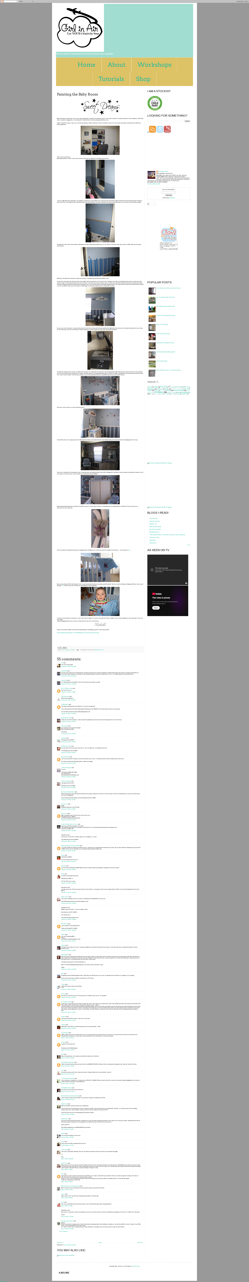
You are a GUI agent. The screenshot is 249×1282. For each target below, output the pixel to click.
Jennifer (63, 945)
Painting (67, 649)
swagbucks (184, 393)
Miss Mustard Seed (154, 532)
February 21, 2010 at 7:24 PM (68, 869)
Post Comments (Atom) (70, 1244)
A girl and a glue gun (154, 521)
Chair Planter (187, 386)
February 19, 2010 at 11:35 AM (68, 713)
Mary (62, 973)
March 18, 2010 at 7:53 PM (67, 1074)
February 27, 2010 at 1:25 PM (68, 997)
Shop (143, 78)
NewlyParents (64, 1118)
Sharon (63, 1133)
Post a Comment (63, 1231)
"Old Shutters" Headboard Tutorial (165, 342)
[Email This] (59, 648)
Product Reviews (179, 390)
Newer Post (60, 1242)
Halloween (159, 389)
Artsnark (63, 1042)
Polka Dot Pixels (135, 1266)
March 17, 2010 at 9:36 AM (67, 1058)
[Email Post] (77, 649)
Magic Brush (64, 1103)
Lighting (156, 390)
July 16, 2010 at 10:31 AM (67, 1228)
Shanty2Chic (152, 540)
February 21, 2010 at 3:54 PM (68, 850)
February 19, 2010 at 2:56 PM (68, 721)
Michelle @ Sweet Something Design (70, 1186)
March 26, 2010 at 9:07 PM (67, 1099)
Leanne (63, 1194)
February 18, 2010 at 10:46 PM (68, 666)
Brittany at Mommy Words (68, 791)
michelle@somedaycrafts (67, 1062)
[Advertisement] (100, 1237)
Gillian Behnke (64, 954)
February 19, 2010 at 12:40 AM (68, 675)
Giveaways (150, 389)
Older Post (140, 1242)
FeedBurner (172, 197)
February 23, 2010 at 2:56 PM (68, 940)
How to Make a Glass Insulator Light (166, 306)
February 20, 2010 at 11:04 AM (68, 830)
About (116, 64)
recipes (178, 393)
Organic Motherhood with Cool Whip (70, 845)
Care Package (180, 386)
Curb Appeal (163, 387)
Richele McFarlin (65, 756)
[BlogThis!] (60, 648)
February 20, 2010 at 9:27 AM (68, 819)
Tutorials (111, 78)
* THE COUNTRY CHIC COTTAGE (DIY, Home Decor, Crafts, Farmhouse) (167, 534)
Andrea (63, 934)
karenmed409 (64, 726)
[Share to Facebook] (64, 648)
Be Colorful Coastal (66, 1001)
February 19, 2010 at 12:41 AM (68, 684)
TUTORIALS (72, 649)
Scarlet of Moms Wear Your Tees (69, 824)
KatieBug (63, 738)
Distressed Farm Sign (162, 361)
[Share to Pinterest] (66, 648)
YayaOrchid (64, 670)
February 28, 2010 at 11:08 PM (68, 1028)
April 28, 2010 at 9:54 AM (67, 1129)
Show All (188, 544)
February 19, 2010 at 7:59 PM (68, 741)
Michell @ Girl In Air (66, 717)
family (161, 393)
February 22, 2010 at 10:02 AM (68, 883)
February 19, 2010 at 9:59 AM (68, 700)
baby (151, 393)
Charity (150, 387)
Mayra (62, 873)
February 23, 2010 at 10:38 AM (68, 930)
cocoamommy (64, 1032)
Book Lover (64, 813)
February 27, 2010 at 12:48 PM (68, 980)
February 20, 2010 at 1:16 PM (68, 841)
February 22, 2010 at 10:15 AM (68, 892)
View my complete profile (153, 183)
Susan (62, 1141)
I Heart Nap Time (153, 518)
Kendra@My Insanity (66, 1087)
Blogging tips (3, 1281)
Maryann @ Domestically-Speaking (70, 1095)
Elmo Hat (170, 387)
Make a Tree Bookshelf (162, 324)
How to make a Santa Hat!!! (163, 333)
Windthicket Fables (66, 746)
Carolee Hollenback (66, 781)
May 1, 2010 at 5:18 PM (67, 1189)
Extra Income (177, 387)
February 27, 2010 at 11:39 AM (68, 969)
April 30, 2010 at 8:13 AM (67, 1137)
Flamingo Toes (153, 523)
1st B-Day (149, 386)
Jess (62, 1070)
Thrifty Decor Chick (154, 537)
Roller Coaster (65, 896)
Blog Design (172, 386)
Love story (162, 390)
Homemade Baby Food (176, 389)
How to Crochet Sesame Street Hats (166, 297)
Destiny (63, 993)
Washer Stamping (171, 392)
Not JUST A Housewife (155, 529)
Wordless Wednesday (184, 392)
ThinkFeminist (64, 704)
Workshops (154, 64)
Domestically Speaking (155, 526)
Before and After (164, 386)
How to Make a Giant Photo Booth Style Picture (169, 288)
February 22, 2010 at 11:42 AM (68, 919)
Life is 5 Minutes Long (66, 688)
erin (62, 662)
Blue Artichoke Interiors (67, 1220)
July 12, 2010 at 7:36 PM (67, 1216)
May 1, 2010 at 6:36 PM (67, 1197)
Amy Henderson (65, 696)
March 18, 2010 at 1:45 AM (67, 1066)
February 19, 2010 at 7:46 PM (68, 733)
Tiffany (63, 984)
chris (62, 1054)
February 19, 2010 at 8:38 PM (68, 752)
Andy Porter (64, 1163)
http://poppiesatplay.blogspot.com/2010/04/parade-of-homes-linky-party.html (78, 632)
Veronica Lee (64, 804)
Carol (62, 1202)
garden (172, 393)
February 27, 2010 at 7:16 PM (68, 1012)
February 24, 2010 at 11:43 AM (68, 950)
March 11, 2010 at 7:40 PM (67, 1049)
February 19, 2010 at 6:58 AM (68, 692)
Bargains (156, 386)
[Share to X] (62, 648)
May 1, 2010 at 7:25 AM (66, 1169)
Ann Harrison (64, 923)
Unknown (63, 865)
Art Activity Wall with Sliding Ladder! (166, 351)
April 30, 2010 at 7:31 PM (67, 1145)
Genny (62, 855)
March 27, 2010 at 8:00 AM (67, 1114)
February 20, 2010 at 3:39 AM (68, 787)
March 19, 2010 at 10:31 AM (68, 1083)
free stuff (166, 393)
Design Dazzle (153, 542)
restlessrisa (64, 1149)
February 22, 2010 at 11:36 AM (68, 903)
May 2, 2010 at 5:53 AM (66, 1205)
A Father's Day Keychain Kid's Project (166, 315)
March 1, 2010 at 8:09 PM (67, 1037)
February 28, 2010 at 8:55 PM (68, 1020)
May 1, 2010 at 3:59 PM (67, 1181)
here (129, 550)
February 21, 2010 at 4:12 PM (68, 861)
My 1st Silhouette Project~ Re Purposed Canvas (169, 370)
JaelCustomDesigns (66, 767)
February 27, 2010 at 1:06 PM (68, 989)
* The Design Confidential (67, 1078)
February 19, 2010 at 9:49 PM (68, 776)
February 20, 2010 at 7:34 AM (68, 799)
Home (87, 64)
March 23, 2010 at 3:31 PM (67, 1091)
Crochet (156, 387)
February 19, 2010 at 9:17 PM (68, 763)
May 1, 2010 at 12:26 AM (67, 1158)
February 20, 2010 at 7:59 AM (68, 809)
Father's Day (185, 387)
